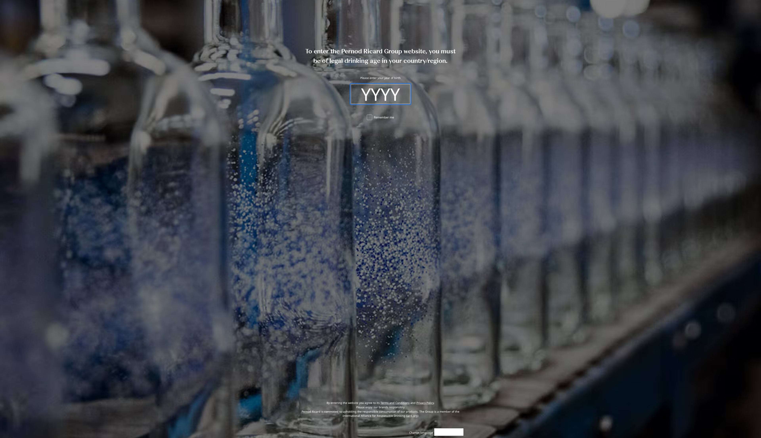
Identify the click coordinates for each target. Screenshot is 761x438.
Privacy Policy (425, 403)
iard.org (412, 416)
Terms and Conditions (395, 403)
